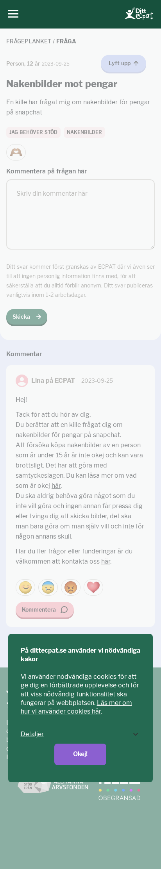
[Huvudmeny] (11, 14)
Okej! (80, 754)
